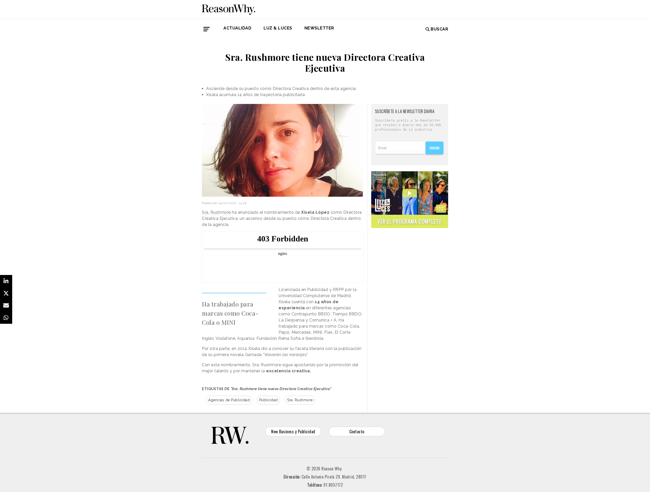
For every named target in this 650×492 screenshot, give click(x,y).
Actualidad (237, 28)
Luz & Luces (278, 28)
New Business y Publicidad (293, 431)
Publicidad (268, 400)
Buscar (439, 29)
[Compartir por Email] (6, 305)
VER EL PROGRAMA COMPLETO (410, 221)
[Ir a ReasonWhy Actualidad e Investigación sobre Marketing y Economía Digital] (228, 8)
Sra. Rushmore (216, 212)
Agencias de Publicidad (229, 400)
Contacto (356, 431)
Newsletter (319, 28)
